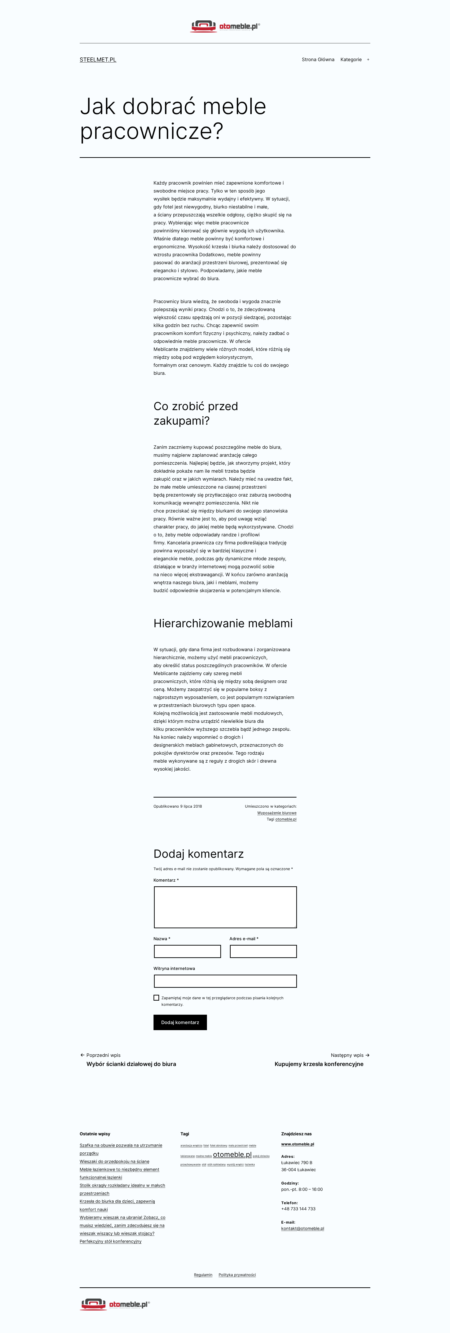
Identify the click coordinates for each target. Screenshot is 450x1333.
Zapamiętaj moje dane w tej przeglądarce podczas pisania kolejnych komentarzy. (222, 1000)
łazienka (250, 1164)
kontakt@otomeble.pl (302, 1228)
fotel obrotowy (218, 1145)
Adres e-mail (244, 938)
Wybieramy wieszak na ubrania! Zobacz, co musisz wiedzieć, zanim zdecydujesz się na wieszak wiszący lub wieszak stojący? (122, 1225)
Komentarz (166, 880)
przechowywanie (190, 1164)
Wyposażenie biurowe (276, 812)
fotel (206, 1145)
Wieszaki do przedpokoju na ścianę (114, 1161)
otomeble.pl (285, 819)
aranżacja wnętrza (191, 1145)
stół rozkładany (216, 1164)
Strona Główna (318, 59)
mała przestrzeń (238, 1145)
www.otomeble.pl (297, 1144)
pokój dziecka (261, 1156)
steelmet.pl (98, 59)
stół (204, 1164)
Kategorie (351, 59)
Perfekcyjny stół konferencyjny (111, 1241)
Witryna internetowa (174, 968)
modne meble (204, 1156)
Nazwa (162, 938)
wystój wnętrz (235, 1164)
